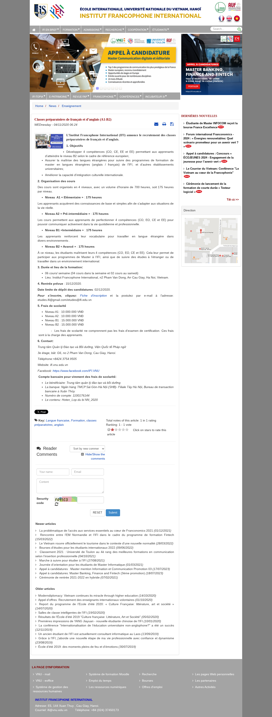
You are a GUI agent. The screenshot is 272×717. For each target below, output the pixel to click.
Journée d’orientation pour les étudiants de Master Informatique (82, 564)
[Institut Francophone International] (49, 11)
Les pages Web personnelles (213, 674)
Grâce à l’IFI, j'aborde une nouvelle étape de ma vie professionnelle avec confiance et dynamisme (106, 638)
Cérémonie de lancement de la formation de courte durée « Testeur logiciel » (206, 187)
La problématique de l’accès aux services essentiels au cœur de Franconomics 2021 (96, 530)
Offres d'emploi (151, 687)
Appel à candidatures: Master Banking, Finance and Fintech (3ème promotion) (92, 573)
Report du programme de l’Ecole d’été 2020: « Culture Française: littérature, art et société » (106, 604)
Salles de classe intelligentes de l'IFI (62, 612)
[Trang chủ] (35, 29)
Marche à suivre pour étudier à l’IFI (62, 560)
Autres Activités (204, 687)
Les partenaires (204, 680)
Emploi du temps (99, 680)
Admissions (91, 29)
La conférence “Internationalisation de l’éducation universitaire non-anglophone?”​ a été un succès (106, 625)
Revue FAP (80, 96)
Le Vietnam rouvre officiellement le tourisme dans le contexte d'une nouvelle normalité (97, 543)
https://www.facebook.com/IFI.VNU (76, 370)
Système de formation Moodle (108, 674)
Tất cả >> (233, 199)
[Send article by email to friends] (156, 124)
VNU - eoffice (44, 680)
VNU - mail (42, 674)
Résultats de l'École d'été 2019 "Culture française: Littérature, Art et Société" (89, 617)
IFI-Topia (37, 96)
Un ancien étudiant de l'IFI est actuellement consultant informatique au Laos (89, 634)
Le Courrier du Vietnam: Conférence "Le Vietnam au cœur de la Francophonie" (211, 170)
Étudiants (159, 29)
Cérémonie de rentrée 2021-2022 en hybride (69, 577)
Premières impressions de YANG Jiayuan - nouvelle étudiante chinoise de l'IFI (90, 621)
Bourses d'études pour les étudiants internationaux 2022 (77, 547)
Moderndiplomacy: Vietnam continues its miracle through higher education (88, 595)
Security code (42, 501)
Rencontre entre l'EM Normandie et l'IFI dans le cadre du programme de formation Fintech (107, 535)
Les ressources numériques (106, 687)
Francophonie (103, 96)
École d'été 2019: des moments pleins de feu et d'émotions (78, 646)
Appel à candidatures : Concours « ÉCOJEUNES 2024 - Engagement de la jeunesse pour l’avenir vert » (208, 157)
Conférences (129, 96)
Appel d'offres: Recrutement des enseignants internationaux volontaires (86, 600)
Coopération (137, 29)
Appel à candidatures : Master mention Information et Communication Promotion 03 (95, 569)
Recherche (113, 29)
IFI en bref (49, 29)
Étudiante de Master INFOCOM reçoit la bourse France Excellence (210, 125)
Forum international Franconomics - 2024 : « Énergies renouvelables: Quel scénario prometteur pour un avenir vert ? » (210, 140)
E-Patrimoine (58, 96)
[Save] (172, 124)
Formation (70, 29)
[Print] (164, 124)
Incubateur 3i (155, 96)
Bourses (146, 680)
